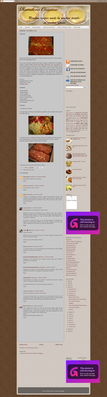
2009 (69, 329)
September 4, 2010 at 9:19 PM (47, 267)
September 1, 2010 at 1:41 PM (34, 194)
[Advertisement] (78, 47)
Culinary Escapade (70, 249)
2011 (69, 285)
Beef (24, 169)
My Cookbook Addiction (72, 266)
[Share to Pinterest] (45, 168)
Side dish (85, 128)
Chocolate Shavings (71, 247)
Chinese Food (80, 116)
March (70, 322)
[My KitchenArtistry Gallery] (83, 362)
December (71, 289)
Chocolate (69, 118)
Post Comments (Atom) (32, 347)
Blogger (62, 391)
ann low (25, 185)
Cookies (77, 118)
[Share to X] (42, 168)
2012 (69, 283)
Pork (33, 169)
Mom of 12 (26, 305)
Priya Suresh (26, 176)
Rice (77, 126)
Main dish (28, 169)
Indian (84, 121)
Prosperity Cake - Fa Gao (78, 161)
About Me (27, 27)
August (71, 312)
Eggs (81, 120)
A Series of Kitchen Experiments (74, 241)
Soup (75, 130)
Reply (24, 181)
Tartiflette (71, 303)
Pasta (78, 125)
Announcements (69, 112)
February (71, 324)
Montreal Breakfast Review (72, 262)
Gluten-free (71, 121)
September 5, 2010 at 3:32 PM (38, 277)
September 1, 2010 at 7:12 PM (36, 230)
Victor (24, 230)
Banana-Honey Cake (74, 297)
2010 (69, 287)
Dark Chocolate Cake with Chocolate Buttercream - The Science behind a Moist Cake (79, 155)
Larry (24, 207)
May (70, 318)
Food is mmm (69, 252)
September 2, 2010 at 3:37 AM (34, 246)
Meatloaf (71, 309)
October (71, 293)
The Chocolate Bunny (71, 269)
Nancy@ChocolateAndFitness (31, 267)
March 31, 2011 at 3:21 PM (36, 305)
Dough (71, 120)
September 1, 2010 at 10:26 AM (36, 185)
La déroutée (69, 256)
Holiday (78, 121)
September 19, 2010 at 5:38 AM (35, 291)
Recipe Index (77, 27)
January (71, 326)
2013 (69, 281)
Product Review (69, 126)
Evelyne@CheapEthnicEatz (30, 257)
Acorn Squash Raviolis (74, 301)
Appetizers (78, 112)
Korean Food (69, 123)
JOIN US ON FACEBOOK (77, 69)
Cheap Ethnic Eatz (70, 245)
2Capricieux (69, 239)
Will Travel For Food (71, 275)
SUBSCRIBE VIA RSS (76, 61)
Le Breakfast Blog (70, 258)
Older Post (59, 344)
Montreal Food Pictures (49, 27)
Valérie (25, 194)
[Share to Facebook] (44, 168)
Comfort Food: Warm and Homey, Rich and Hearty (46, 64)
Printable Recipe (24, 84)
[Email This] (39, 168)
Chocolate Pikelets (77, 169)
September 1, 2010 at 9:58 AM (38, 176)
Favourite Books (36, 27)
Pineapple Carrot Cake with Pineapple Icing (79, 138)
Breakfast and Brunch (81, 114)
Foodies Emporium (70, 254)
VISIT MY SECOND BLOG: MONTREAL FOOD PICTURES (77, 81)
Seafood (75, 128)
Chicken (71, 116)
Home (20, 27)
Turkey (67, 131)
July (70, 314)
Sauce (68, 128)
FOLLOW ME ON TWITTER (78, 76)
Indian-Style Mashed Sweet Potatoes (78, 305)
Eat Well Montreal (70, 250)
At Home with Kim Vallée (72, 243)
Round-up (83, 126)
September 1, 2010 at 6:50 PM (34, 207)
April (70, 320)
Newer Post (23, 344)
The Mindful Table (70, 271)
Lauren (25, 291)
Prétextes (68, 267)
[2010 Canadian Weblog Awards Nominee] (83, 234)
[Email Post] (37, 167)
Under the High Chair (71, 273)
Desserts (84, 118)
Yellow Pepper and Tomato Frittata (77, 299)
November (71, 291)
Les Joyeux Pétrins (70, 260)
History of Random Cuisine (64, 27)
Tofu (81, 130)
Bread (70, 114)
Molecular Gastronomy (70, 125)
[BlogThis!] (41, 168)
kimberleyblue (27, 277)
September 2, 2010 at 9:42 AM (45, 257)
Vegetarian (74, 131)
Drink (77, 120)
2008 (69, 331)
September (72, 295)
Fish (86, 120)
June (70, 316)
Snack (70, 130)
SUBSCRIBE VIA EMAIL (77, 65)
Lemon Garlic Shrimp (74, 307)
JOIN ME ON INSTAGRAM (78, 72)
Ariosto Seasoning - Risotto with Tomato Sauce (79, 178)
